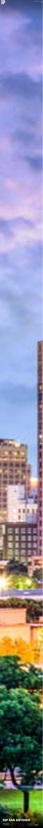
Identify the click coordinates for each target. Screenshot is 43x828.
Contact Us (31, 824)
